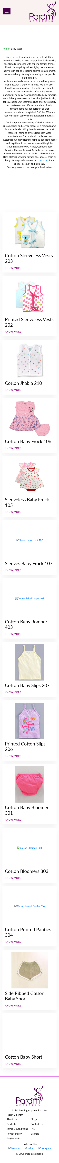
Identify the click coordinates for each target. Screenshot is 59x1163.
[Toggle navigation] (6, 11)
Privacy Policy (14, 1134)
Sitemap (35, 1134)
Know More (13, 268)
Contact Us (37, 1124)
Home (5, 49)
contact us (43, 160)
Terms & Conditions (17, 1129)
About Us (12, 1119)
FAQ (33, 1129)
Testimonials (13, 1138)
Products (11, 1124)
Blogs (34, 1119)
